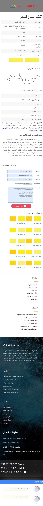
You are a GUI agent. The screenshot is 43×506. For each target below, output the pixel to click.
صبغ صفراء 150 (36, 234)
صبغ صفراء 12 (36, 245)
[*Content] (37, 202)
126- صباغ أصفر (36, 256)
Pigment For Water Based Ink (26, 315)
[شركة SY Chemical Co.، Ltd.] (23, 5)
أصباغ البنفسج (31, 293)
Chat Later (21, 501)
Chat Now (30, 501)
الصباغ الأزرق (31, 296)
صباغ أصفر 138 (20, 223)
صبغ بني (33, 299)
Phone (38, 179)
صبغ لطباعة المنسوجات (28, 329)
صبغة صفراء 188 (20, 256)
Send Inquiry (20, 206)
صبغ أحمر (33, 290)
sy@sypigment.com (9, 438)
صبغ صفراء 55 (36, 267)
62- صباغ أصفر (20, 267)
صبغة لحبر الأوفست (29, 317)
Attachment (37, 183)
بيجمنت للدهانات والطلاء (28, 326)
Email (38, 175)
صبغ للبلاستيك (31, 323)
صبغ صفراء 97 (20, 234)
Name (38, 171)
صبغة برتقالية (31, 288)
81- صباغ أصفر (20, 245)
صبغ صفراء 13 (36, 223)
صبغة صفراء (32, 285)
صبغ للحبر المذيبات (30, 320)
